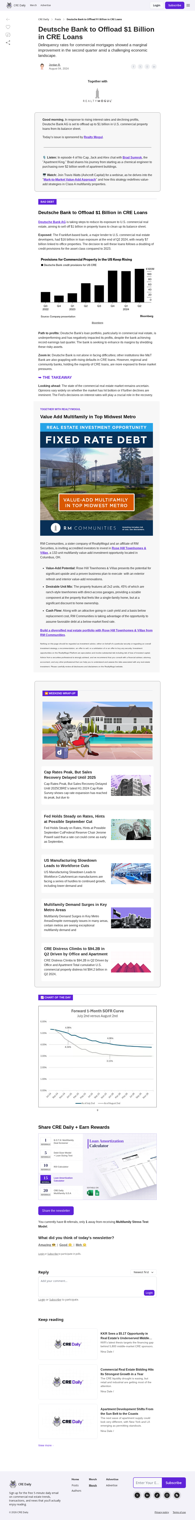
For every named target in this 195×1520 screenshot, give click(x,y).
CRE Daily (43, 19)
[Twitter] (137, 1495)
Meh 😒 (81, 1245)
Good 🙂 (66, 1245)
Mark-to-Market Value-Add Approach (70, 179)
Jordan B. (55, 64)
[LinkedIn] (147, 1495)
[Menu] (188, 5)
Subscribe (174, 5)
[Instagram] (167, 1495)
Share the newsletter (56, 1210)
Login (156, 5)
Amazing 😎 (47, 1245)
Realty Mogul (93, 137)
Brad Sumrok (132, 157)
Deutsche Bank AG (52, 222)
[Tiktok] (157, 1495)
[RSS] (177, 1495)
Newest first (141, 1272)
